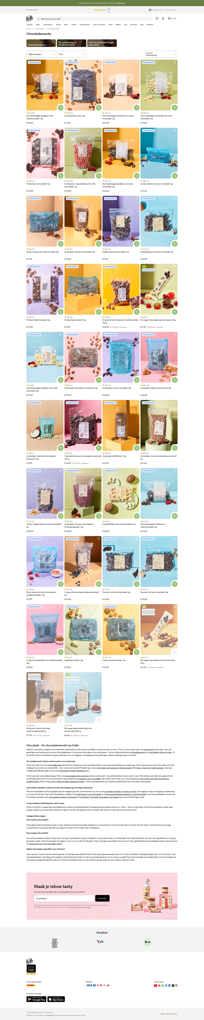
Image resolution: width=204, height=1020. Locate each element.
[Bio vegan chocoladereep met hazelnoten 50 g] (159, 636)
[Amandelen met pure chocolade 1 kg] (83, 228)
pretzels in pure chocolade (90, 779)
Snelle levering (33, 10)
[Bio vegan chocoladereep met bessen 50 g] (159, 296)
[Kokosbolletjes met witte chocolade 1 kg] (121, 500)
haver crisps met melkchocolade (150, 768)
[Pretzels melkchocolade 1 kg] (45, 296)
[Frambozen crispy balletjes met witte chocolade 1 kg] (83, 160)
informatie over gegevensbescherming (80, 907)
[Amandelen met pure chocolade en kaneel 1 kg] (159, 432)
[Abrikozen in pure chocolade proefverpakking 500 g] (45, 704)
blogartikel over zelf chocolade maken (46, 844)
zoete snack (149, 749)
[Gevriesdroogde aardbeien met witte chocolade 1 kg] (45, 364)
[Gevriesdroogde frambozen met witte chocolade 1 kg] (159, 91)
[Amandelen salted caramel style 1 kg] (159, 364)
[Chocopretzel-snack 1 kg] (83, 91)
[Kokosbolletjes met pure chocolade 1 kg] (159, 228)
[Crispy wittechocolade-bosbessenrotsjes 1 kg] (83, 568)
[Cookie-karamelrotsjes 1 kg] (121, 636)
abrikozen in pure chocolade (89, 794)
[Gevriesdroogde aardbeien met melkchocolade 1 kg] (45, 91)
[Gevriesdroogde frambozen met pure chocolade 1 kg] (121, 91)
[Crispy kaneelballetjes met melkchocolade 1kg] (45, 636)
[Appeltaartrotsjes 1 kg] (83, 636)
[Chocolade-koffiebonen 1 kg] (121, 432)
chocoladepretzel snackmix (77, 776)
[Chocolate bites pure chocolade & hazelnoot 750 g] (83, 432)
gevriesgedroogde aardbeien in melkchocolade (126, 794)
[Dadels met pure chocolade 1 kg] (121, 228)
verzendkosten (49, 1015)
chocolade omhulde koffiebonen (72, 770)
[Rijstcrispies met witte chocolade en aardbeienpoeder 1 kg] (45, 568)
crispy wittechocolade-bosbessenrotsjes (67, 781)
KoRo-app (121, 3)
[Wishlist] (157, 18)
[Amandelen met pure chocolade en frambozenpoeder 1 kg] (83, 500)
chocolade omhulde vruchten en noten (120, 791)
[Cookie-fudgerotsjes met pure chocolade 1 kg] (45, 500)
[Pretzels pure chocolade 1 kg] (45, 160)
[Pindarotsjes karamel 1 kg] (83, 296)
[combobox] (95, 19)
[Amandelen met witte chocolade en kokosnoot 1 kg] (45, 432)
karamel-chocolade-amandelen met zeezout (100, 797)
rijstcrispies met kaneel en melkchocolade (113, 768)
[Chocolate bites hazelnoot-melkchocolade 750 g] (121, 296)
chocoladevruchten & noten (160, 752)
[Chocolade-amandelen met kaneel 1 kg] (83, 364)
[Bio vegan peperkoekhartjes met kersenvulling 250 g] (83, 704)
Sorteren (149, 53)
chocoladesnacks (138, 752)
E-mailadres (41, 898)
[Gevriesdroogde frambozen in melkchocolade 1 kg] (159, 500)
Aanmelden (102, 898)
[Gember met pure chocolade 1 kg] (159, 568)
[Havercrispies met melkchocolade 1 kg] (45, 228)
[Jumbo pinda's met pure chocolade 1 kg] (159, 160)
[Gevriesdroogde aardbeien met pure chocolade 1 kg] (121, 160)
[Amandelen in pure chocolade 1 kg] (121, 364)
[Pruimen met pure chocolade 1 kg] (121, 568)
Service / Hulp (171, 10)
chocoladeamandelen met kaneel (63, 797)
